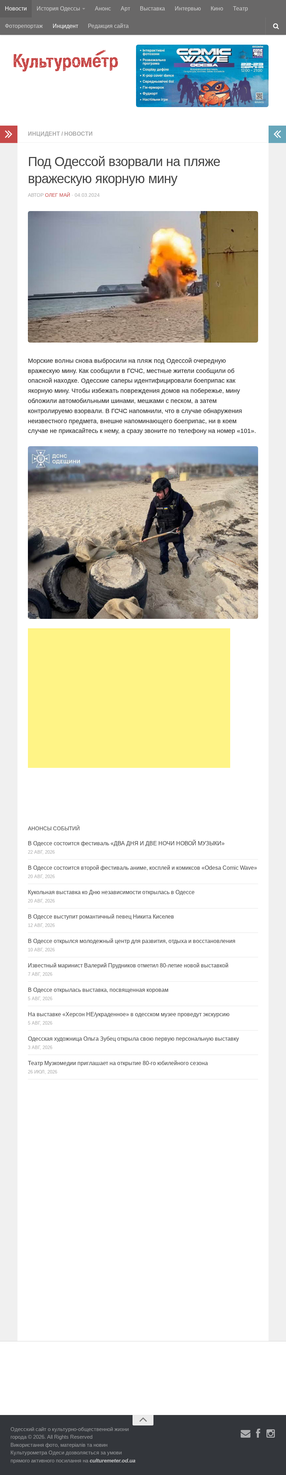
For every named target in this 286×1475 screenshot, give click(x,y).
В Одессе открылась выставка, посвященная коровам (98, 990)
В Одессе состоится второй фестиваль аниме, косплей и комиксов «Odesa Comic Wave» (142, 868)
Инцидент (65, 26)
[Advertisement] (129, 698)
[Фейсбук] (258, 1434)
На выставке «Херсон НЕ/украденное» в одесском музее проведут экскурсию (128, 1014)
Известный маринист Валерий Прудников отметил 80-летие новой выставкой (128, 965)
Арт (125, 9)
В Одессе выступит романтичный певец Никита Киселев (101, 917)
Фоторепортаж (24, 26)
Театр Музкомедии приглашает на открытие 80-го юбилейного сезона (118, 1063)
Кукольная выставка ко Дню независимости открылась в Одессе (111, 892)
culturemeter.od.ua (112, 1460)
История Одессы (58, 9)
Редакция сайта (108, 26)
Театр (240, 9)
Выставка (152, 9)
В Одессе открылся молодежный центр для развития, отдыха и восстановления (131, 941)
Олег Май (57, 195)
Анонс (103, 9)
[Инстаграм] (271, 1434)
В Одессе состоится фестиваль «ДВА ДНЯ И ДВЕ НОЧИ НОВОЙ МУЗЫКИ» (126, 843)
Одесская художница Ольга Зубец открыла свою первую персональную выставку (133, 1039)
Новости (16, 9)
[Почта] (245, 1434)
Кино (217, 9)
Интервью (188, 9)
